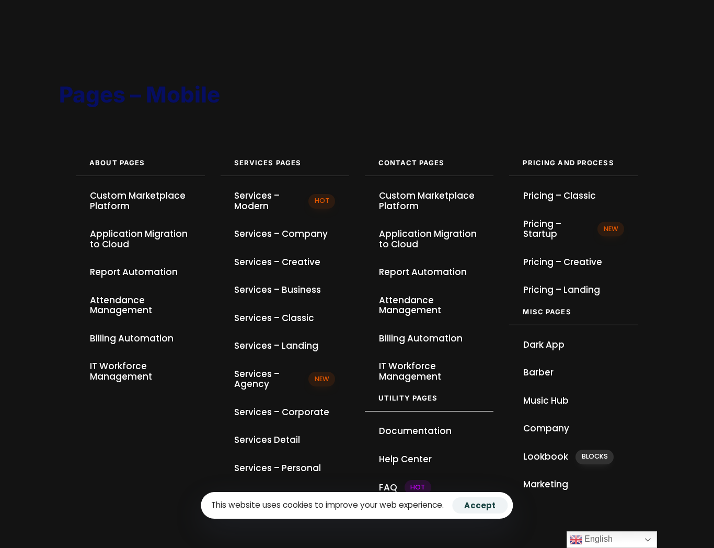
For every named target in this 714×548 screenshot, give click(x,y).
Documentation (415, 431)
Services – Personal (277, 468)
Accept (480, 505)
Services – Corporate (281, 412)
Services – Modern (281, 200)
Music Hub (546, 400)
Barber (538, 372)
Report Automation (134, 272)
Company (546, 428)
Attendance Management (121, 305)
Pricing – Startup (570, 229)
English (597, 538)
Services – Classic (274, 318)
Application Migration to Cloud (139, 238)
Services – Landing (276, 345)
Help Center (405, 459)
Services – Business (277, 289)
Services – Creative (277, 262)
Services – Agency (281, 379)
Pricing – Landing (561, 289)
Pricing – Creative (562, 262)
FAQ (402, 487)
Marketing (545, 484)
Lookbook (565, 456)
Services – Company (281, 233)
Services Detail (267, 439)
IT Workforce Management (121, 371)
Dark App (544, 344)
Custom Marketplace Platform (138, 200)
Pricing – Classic (559, 195)
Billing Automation (132, 338)
